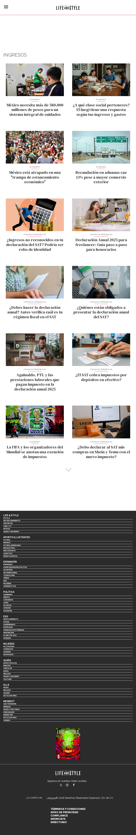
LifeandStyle (9, 586)
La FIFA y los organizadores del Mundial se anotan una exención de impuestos (35, 451)
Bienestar (8, 715)
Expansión (10, 561)
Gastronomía (9, 704)
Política (8, 592)
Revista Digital (10, 556)
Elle (6, 685)
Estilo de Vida (9, 717)
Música (6, 529)
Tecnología (9, 575)
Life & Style (11, 515)
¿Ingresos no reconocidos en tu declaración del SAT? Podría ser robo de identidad (35, 244)
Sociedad (7, 611)
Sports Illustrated (16, 537)
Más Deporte (9, 551)
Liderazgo (8, 649)
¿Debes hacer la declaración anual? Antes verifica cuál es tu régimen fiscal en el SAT (35, 312)
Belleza (7, 674)
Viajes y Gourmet (11, 531)
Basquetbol (9, 548)
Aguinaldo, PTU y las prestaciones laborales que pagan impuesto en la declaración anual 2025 (34, 382)
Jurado (6, 720)
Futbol (6, 540)
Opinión (7, 608)
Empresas (7, 564)
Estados (7, 605)
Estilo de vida (9, 695)
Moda (5, 671)
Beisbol (7, 542)
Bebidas (7, 707)
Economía (35, 99)
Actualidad (8, 646)
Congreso (8, 600)
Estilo (6, 518)
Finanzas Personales (35, 234)
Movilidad (8, 627)
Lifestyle (7, 553)
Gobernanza (9, 624)
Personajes (8, 712)
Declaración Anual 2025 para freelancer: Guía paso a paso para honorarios (101, 244)
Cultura (7, 679)
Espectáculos (10, 663)
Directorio (59, 822)
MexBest (9, 701)
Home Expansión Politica (15, 567)
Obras (6, 578)
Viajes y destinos (11, 709)
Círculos (7, 668)
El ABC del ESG (9, 635)
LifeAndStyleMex (76, 785)
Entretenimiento (11, 521)
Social (6, 622)
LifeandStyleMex (61, 785)
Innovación (8, 633)
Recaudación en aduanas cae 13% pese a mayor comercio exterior (101, 177)
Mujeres (7, 583)
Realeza (7, 666)
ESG (5, 581)
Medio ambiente (10, 619)
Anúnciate (58, 818)
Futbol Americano (12, 545)
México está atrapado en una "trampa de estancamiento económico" (35, 177)
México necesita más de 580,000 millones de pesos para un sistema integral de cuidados (34, 109)
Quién (7, 660)
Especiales (8, 654)
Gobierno (7, 594)
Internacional (10, 573)
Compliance (59, 815)
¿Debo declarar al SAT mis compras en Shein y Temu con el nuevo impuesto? (101, 451)
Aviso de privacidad (64, 812)
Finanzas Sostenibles (13, 630)
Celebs (6, 693)
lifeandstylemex (70, 785)
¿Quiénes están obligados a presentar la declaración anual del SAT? (101, 312)
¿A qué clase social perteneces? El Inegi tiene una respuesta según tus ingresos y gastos (101, 109)
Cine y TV (7, 526)
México (6, 597)
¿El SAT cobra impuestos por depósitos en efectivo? (101, 377)
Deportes (8, 523)
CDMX (5, 603)
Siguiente (68, 470)
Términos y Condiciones (68, 808)
